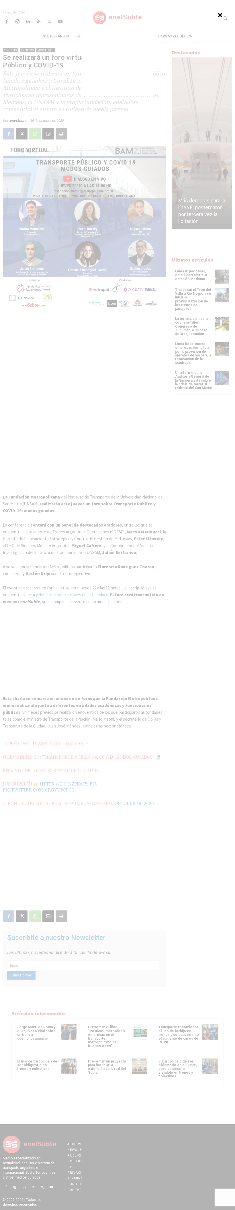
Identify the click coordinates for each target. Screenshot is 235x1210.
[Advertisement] (117, 60)
